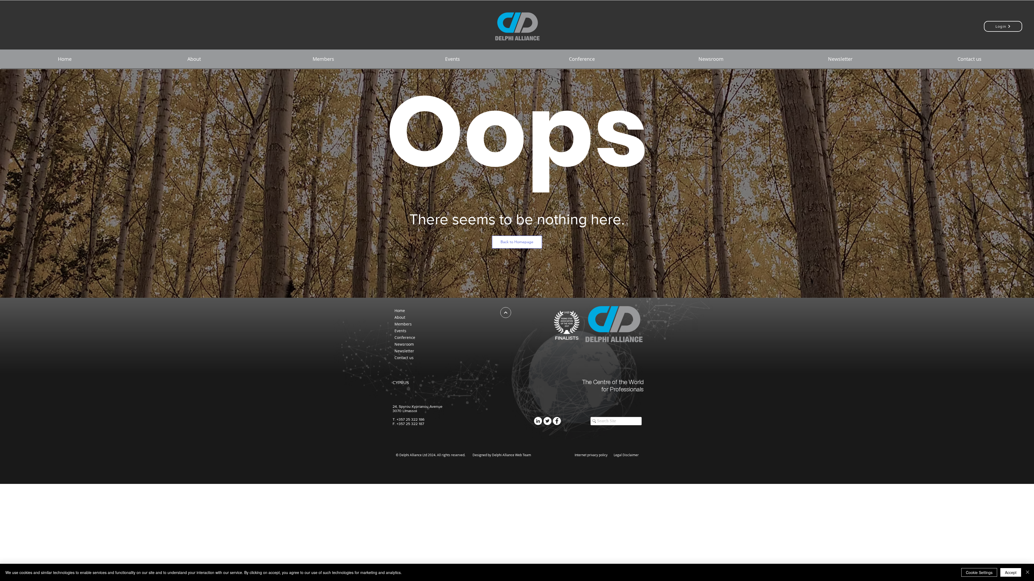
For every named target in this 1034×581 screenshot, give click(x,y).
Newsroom (404, 344)
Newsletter (404, 350)
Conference (404, 337)
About (399, 317)
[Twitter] (547, 421)
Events (400, 330)
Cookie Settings (979, 572)
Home (399, 310)
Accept (1010, 572)
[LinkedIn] (538, 421)
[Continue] (505, 312)
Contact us (404, 357)
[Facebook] (557, 421)
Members (403, 324)
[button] (193, 58)
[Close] (1027, 572)
